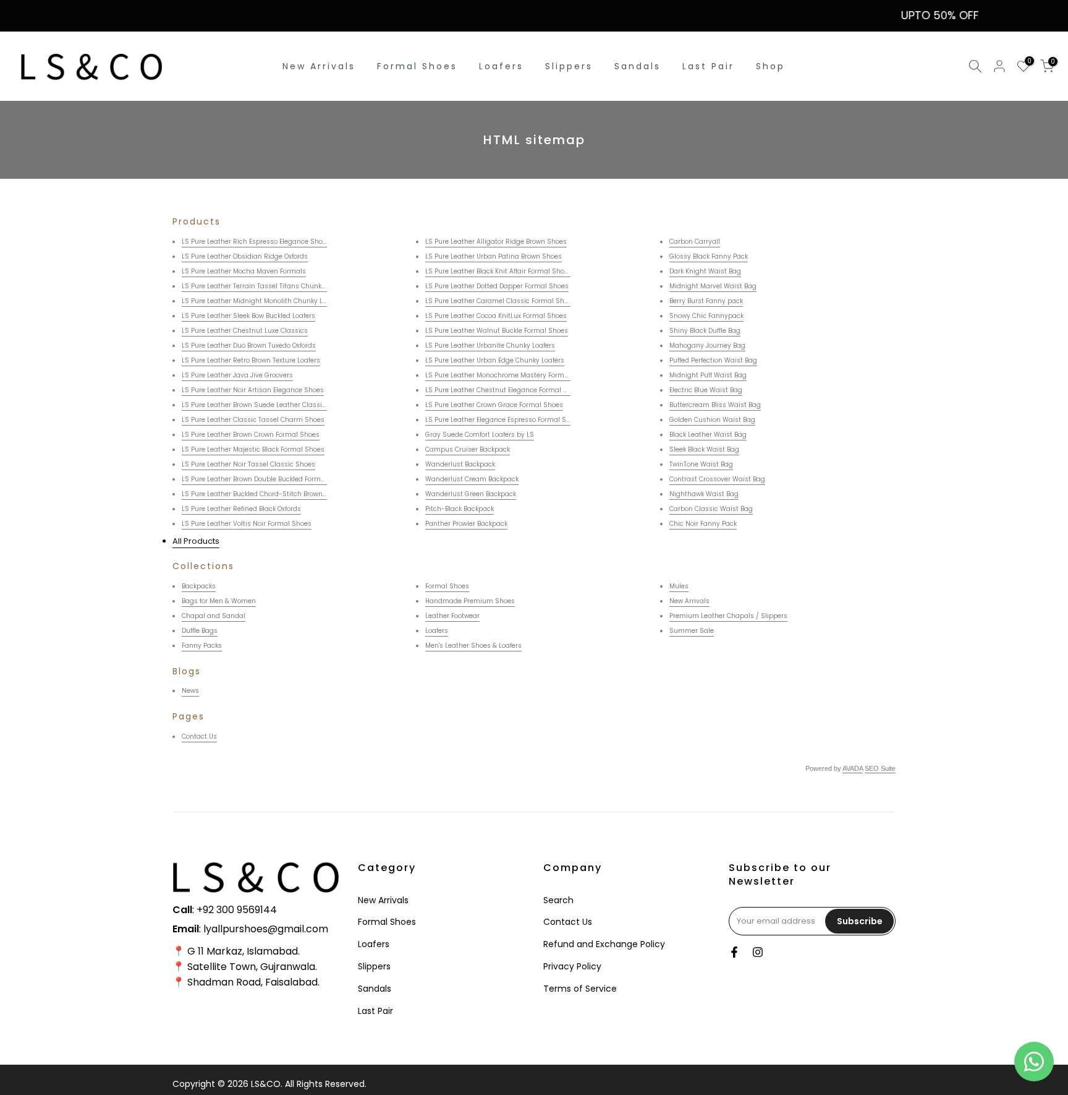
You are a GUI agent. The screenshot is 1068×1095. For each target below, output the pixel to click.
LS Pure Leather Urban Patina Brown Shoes (493, 256)
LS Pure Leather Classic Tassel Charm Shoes (253, 419)
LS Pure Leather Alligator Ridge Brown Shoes (496, 241)
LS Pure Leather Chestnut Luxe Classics (245, 330)
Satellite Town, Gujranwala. (252, 967)
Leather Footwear (452, 615)
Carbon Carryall (694, 241)
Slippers (569, 66)
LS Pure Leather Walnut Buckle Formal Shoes (496, 330)
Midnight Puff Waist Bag (708, 375)
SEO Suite (880, 768)
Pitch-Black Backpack (459, 508)
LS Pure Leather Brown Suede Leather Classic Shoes (264, 405)
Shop (770, 66)
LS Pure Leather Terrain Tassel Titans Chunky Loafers (266, 286)
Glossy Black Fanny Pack (708, 256)
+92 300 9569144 (237, 910)
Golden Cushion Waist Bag (712, 419)
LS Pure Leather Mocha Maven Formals (244, 271)
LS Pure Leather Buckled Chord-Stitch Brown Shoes (263, 494)
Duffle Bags (200, 630)
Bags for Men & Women (219, 601)
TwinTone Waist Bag (701, 464)
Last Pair (708, 66)
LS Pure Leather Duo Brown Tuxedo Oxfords (249, 345)
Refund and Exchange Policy (604, 944)
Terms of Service (580, 988)
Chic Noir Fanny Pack (703, 523)
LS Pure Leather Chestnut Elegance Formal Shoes (504, 390)
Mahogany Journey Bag (707, 345)
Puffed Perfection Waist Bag (713, 360)
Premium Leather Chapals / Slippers (728, 615)
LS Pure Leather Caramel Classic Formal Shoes (500, 301)
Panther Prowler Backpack (466, 523)
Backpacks (199, 586)
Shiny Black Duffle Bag (704, 330)
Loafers (501, 66)
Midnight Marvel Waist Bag (712, 286)
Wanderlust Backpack (460, 464)
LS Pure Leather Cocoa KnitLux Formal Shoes (496, 315)
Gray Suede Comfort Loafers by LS (479, 434)
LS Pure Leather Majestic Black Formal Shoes (253, 449)
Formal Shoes (417, 66)
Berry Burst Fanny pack (706, 301)
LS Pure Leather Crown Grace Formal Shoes (494, 405)
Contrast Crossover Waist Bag (717, 479)
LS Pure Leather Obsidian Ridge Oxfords (245, 256)
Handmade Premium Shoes (470, 601)
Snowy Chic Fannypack (706, 315)
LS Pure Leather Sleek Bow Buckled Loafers (248, 315)
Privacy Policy (572, 966)
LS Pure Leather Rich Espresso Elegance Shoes (256, 241)
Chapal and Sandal (213, 615)
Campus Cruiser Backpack (467, 449)
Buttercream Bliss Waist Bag (715, 405)
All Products (195, 541)
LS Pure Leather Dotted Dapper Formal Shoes (497, 286)
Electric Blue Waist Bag (705, 390)
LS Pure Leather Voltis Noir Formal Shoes (247, 523)
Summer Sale (691, 630)
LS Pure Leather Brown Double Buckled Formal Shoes (265, 479)
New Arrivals (318, 66)
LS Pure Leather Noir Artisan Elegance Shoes (253, 390)
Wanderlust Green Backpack (470, 494)
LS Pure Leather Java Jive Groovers (237, 375)
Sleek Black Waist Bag (704, 449)
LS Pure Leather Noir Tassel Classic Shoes (248, 464)
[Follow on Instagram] (757, 952)
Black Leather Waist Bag (708, 434)
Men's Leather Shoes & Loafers (473, 645)
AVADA (852, 768)
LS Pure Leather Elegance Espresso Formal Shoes (503, 419)
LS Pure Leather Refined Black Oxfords (241, 508)
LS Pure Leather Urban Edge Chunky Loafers (494, 360)
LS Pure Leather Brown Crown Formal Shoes (251, 434)
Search (558, 900)
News (190, 690)
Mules (679, 586)
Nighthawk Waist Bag (704, 494)
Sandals (637, 66)
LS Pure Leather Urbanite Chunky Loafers (490, 345)
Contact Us (199, 736)
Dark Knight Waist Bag (705, 271)
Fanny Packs (202, 645)
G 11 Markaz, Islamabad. (243, 951)
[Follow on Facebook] (734, 952)
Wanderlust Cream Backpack (472, 479)
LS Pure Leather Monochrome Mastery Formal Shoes (508, 375)
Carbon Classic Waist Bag (711, 508)
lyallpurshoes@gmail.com (265, 929)
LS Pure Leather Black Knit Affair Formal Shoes (498, 271)
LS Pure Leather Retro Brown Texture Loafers (251, 360)
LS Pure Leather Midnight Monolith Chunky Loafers (262, 301)
